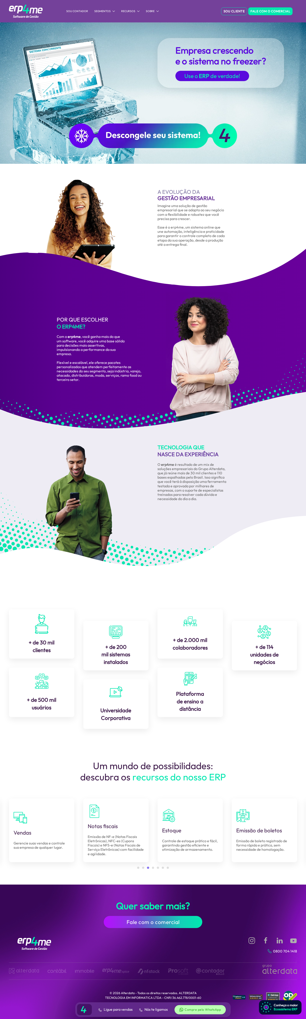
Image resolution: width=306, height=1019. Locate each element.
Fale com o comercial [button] (153, 922)
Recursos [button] (128, 11)
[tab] (138, 868)
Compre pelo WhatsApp (203, 1010)
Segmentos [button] (102, 11)
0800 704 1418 (285, 951)
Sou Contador (77, 11)
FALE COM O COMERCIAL (270, 11)
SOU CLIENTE (234, 11)
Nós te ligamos (156, 1009)
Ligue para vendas (118, 1009)
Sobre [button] (150, 11)
